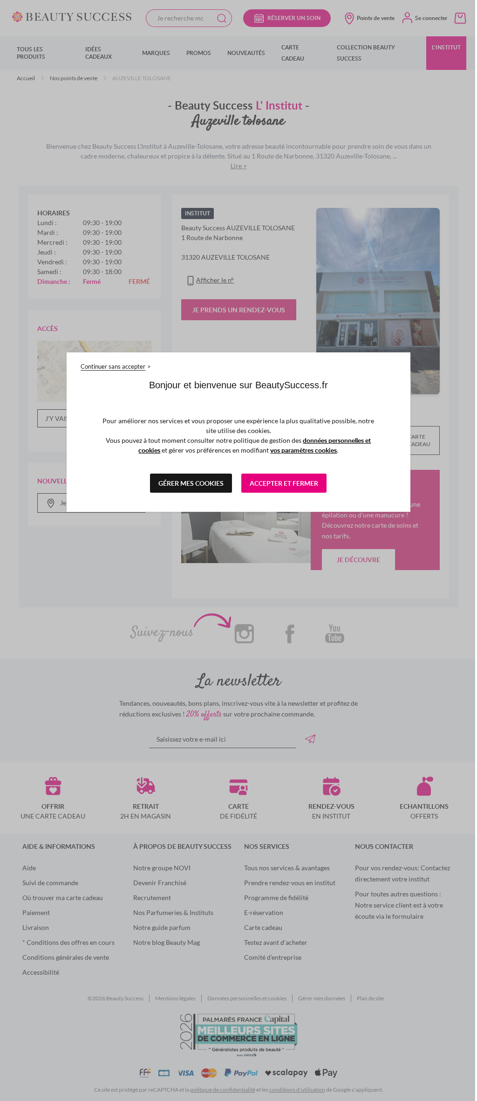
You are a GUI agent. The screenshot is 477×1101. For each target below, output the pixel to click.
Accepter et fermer (280, 483)
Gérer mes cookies (187, 483)
